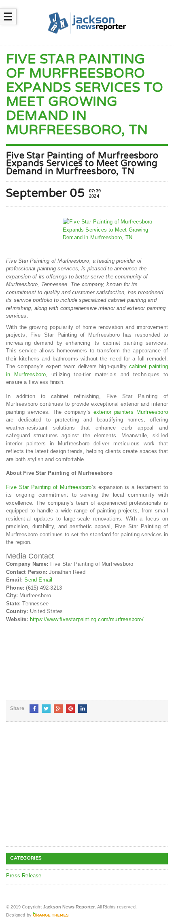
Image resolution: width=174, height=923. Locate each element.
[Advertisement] (66, 790)
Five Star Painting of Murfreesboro (49, 487)
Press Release (24, 875)
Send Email (38, 580)
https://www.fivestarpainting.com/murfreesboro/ (87, 619)
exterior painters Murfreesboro (130, 412)
